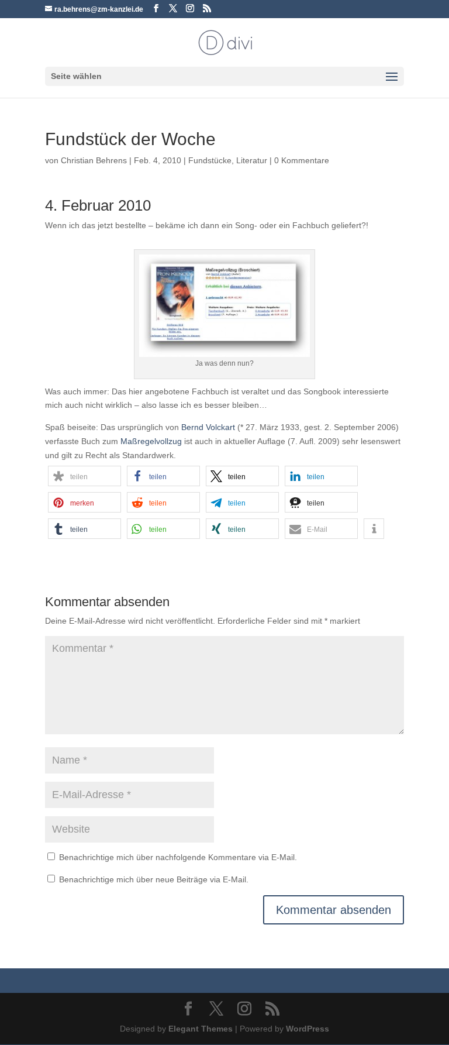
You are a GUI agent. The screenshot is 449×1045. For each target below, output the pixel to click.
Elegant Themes (200, 1028)
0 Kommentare (301, 160)
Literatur (251, 160)
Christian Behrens (94, 160)
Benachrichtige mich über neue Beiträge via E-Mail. (153, 879)
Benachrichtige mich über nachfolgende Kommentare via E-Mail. (178, 857)
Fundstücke (210, 160)
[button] (84, 476)
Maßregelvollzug (151, 441)
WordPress (307, 1028)
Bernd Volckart (208, 427)
